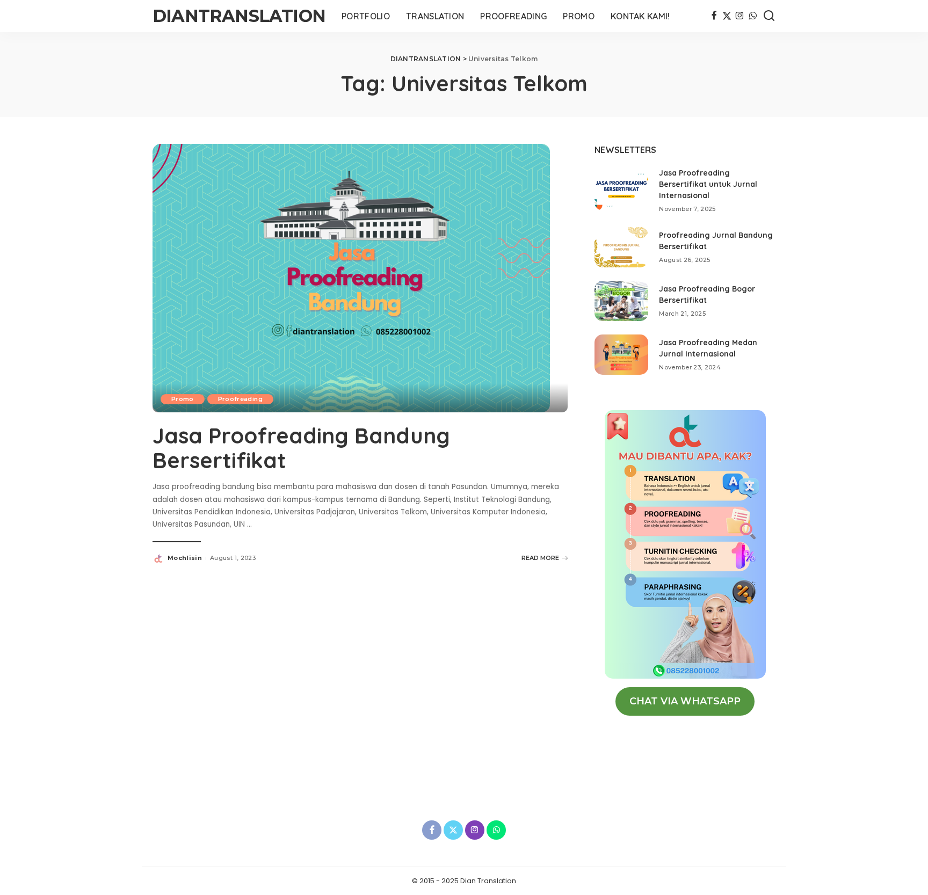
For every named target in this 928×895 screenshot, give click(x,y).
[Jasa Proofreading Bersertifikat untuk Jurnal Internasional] (621, 190)
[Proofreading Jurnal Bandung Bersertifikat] (621, 247)
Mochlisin (185, 558)
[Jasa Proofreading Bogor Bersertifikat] (621, 301)
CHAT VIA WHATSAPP (685, 701)
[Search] (769, 16)
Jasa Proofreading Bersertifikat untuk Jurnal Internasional (708, 184)
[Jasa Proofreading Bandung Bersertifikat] (351, 278)
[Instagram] (739, 16)
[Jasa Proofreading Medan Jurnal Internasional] (621, 354)
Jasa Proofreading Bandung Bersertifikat (301, 448)
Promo (182, 399)
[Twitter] (726, 16)
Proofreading (240, 399)
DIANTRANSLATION (239, 15)
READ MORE (540, 558)
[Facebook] (714, 16)
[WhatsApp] (752, 16)
